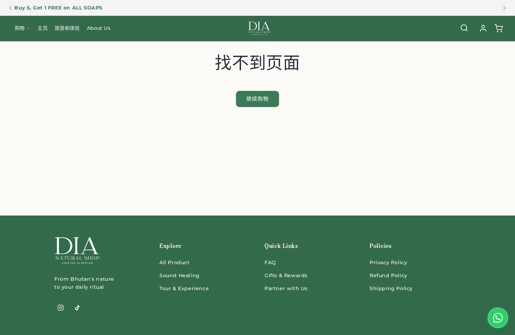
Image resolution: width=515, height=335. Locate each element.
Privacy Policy (388, 262)
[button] (498, 28)
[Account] (483, 28)
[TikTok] (77, 307)
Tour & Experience (184, 288)
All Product (174, 262)
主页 (42, 28)
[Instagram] (60, 307)
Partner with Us (286, 288)
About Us (98, 28)
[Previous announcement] (11, 8)
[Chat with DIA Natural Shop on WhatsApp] (498, 318)
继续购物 (257, 98)
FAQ (270, 262)
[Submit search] (464, 28)
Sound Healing (179, 275)
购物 (20, 28)
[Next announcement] (504, 8)
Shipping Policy (391, 288)
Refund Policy (388, 275)
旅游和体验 (67, 28)
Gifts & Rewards (286, 275)
